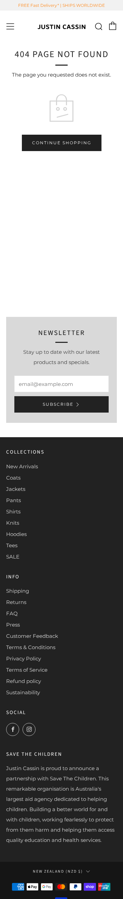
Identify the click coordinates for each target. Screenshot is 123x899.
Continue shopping (61, 142)
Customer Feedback (32, 636)
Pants (13, 500)
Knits (12, 523)
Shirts (13, 511)
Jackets (15, 489)
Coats (13, 477)
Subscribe (58, 404)
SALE (12, 556)
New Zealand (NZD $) (58, 871)
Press (13, 624)
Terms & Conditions (30, 647)
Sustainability (23, 692)
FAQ (12, 613)
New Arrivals (22, 466)
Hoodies (16, 534)
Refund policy (23, 681)
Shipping (17, 591)
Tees (11, 545)
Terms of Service (26, 670)
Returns (16, 602)
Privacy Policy (23, 658)
